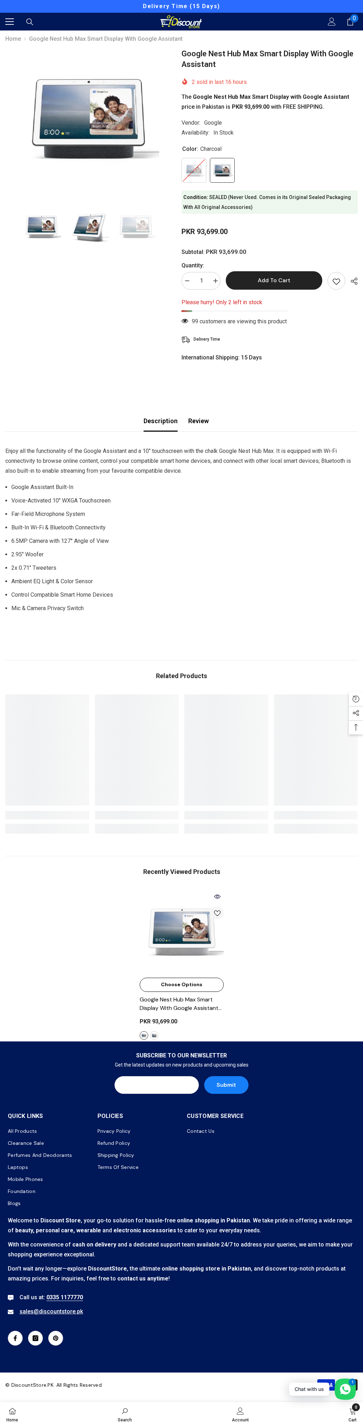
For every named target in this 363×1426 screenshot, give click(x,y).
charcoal (154, 1035)
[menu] (9, 21)
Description (161, 421)
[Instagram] (35, 1338)
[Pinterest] (55, 1338)
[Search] (30, 22)
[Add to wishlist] (336, 281)
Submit (226, 1085)
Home (13, 38)
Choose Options (181, 984)
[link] (47, 815)
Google (213, 122)
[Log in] (332, 21)
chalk (144, 1035)
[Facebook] (15, 1338)
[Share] (351, 281)
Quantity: (193, 265)
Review (198, 421)
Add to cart (274, 280)
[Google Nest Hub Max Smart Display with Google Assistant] (182, 932)
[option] (181, 6)
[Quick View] (217, 896)
